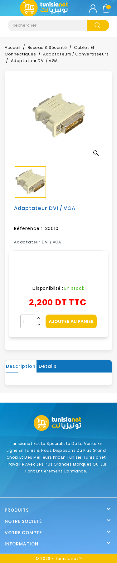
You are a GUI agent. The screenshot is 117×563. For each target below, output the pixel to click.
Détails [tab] (48, 366)
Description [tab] (21, 366)
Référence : (28, 228)
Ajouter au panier (71, 321)
